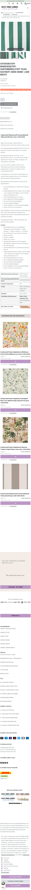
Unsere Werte (5, 643)
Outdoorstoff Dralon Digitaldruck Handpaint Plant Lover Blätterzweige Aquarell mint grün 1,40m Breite (14, 400)
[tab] (5, 118)
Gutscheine (4, 669)
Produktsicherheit (7, 128)
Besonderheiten (6, 121)
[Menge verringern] (9, 99)
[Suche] (9, 3)
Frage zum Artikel (6, 125)
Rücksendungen (5, 701)
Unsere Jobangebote (7, 647)
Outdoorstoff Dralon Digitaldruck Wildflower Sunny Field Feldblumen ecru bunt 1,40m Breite (15, 353)
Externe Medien (8, 864)
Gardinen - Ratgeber (15, 587)
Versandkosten (13, 111)
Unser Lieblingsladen (8, 628)
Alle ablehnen (15, 885)
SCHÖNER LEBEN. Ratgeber (9, 693)
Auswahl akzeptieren (15, 881)
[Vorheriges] (2, 36)
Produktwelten (19, 12)
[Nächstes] (29, 36)
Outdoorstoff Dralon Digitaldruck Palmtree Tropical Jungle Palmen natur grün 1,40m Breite (15, 448)
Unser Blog (15, 615)
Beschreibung (5, 117)
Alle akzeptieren (15, 877)
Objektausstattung (6, 662)
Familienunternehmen (10, 717)
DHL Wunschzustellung (11, 866)
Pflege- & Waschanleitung (9, 690)
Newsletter (4, 673)
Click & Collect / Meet (7, 654)
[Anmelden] (13, 3)
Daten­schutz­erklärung (7, 854)
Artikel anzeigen (15, 361)
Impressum (26, 854)
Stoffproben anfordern (9, 666)
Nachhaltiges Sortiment (10, 714)
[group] (15, 334)
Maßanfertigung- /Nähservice (11, 658)
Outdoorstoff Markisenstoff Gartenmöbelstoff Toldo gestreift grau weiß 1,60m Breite (14, 495)
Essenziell (6, 858)
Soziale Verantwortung (10, 725)
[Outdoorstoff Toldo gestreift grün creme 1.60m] (3, 55)
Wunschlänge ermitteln (8, 686)
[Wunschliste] (21, 3)
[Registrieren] (18, 3)
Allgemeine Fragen (7, 682)
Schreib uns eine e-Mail (16, 575)
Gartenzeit (14, 14)
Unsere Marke (5, 640)
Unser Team (4, 636)
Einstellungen (5, 872)
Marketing (7, 862)
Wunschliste (7, 108)
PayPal (6, 868)
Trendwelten (6, 14)
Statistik (6, 860)
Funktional (7, 870)
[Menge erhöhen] (6, 99)
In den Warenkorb (10, 104)
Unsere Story (5, 632)
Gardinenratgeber (6, 697)
